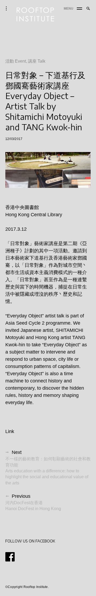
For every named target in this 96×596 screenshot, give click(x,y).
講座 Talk (36, 61)
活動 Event (15, 61)
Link (9, 431)
